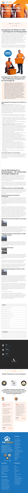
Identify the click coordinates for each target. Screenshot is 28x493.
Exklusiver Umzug (17, 441)
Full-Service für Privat (18, 444)
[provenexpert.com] (5, 455)
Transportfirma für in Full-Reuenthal (7, 307)
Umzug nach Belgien (4, 479)
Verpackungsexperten (18, 126)
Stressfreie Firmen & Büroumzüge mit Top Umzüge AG (13, 219)
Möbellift (16, 459)
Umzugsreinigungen (18, 447)
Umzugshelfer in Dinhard (6, 320)
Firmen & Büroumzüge (4, 467)
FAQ (15, 468)
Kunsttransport (17, 445)
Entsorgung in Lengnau (6, 324)
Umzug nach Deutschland (5, 480)
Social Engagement (17, 483)
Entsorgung (16, 448)
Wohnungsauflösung (4, 471)
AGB (15, 465)
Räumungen (16, 455)
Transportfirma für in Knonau (6, 311)
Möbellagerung (17, 452)
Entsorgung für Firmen (4, 465)
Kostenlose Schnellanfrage (19, 478)
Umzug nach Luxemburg (5, 486)
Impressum (16, 471)
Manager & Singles (4, 216)
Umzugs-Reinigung (4, 468)
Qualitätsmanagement (18, 481)
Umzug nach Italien (4, 483)
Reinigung (18, 23)
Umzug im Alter (17, 443)
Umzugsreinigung (20, 150)
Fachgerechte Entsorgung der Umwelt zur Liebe (13, 269)
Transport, (15, 23)
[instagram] (7, 461)
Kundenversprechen (18, 479)
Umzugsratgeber (17, 482)
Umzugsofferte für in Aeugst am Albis (7, 313)
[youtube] (10, 461)
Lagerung (16, 458)
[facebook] (5, 461)
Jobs (15, 472)
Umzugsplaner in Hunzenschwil (7, 318)
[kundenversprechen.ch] (7, 458)
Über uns (16, 475)
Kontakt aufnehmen (18, 476)
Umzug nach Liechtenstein (5, 484)
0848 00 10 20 (14, 362)
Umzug (16, 117)
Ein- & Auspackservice (18, 450)
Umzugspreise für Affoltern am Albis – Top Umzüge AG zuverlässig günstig (13, 31)
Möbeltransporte (17, 454)
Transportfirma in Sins (6, 322)
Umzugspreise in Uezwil (6, 309)
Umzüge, (12, 23)
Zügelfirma (3, 472)
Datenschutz (16, 467)
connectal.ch (9, 492)
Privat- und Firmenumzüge (16, 207)
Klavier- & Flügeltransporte (19, 451)
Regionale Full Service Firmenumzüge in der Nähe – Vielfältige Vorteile (13, 234)
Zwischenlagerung (4, 474)
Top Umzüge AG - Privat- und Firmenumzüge (9, 13)
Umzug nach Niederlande (5, 487)
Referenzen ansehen (18, 474)
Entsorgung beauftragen (7, 247)
